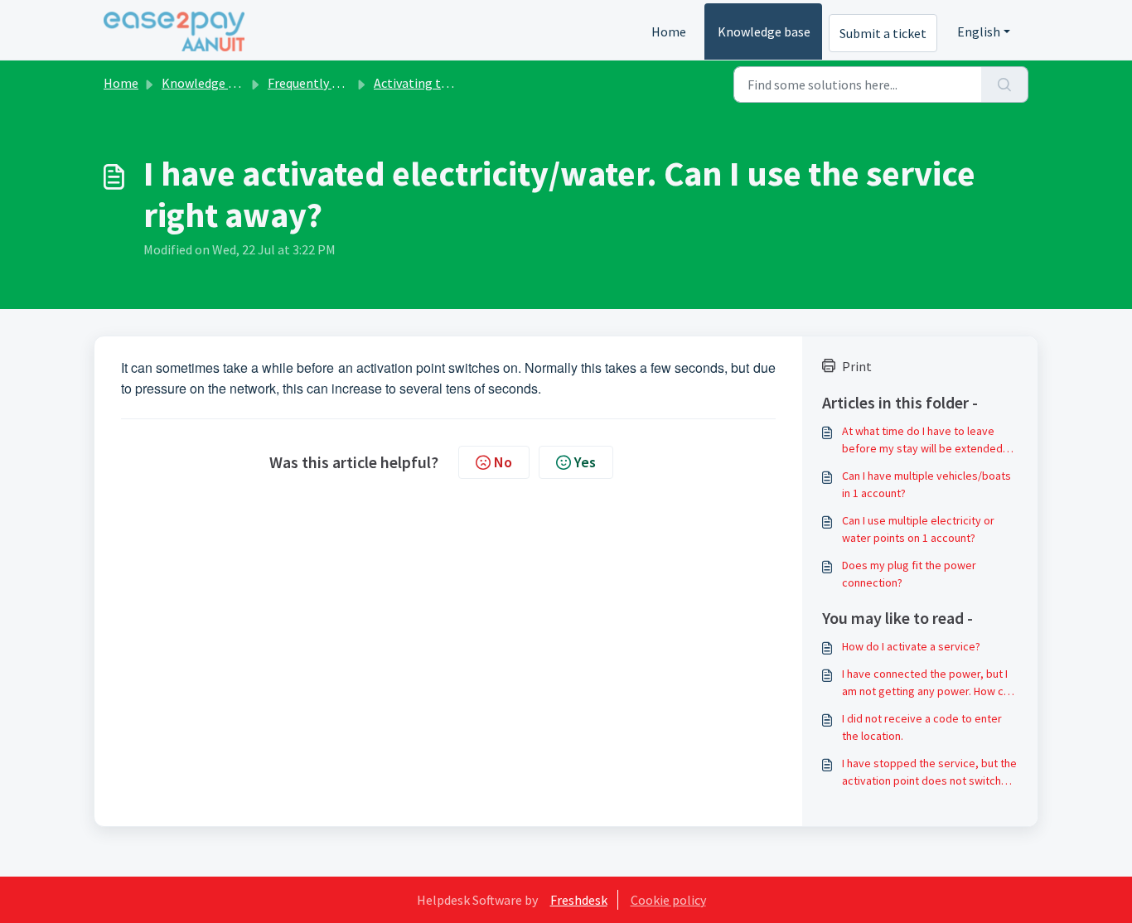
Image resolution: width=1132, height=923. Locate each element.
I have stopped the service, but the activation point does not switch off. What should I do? (929, 773)
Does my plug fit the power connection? (909, 574)
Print (857, 366)
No (503, 461)
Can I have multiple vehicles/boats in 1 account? (926, 484)
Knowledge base (764, 31)
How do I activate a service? (911, 646)
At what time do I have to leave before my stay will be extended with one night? (922, 440)
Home (668, 31)
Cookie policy (668, 900)
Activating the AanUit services (459, 83)
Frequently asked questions (345, 83)
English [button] (978, 31)
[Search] (1004, 84)
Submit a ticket (882, 33)
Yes (585, 461)
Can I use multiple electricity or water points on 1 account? (918, 529)
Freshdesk (578, 900)
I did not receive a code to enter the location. (922, 727)
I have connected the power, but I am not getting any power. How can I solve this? (928, 683)
